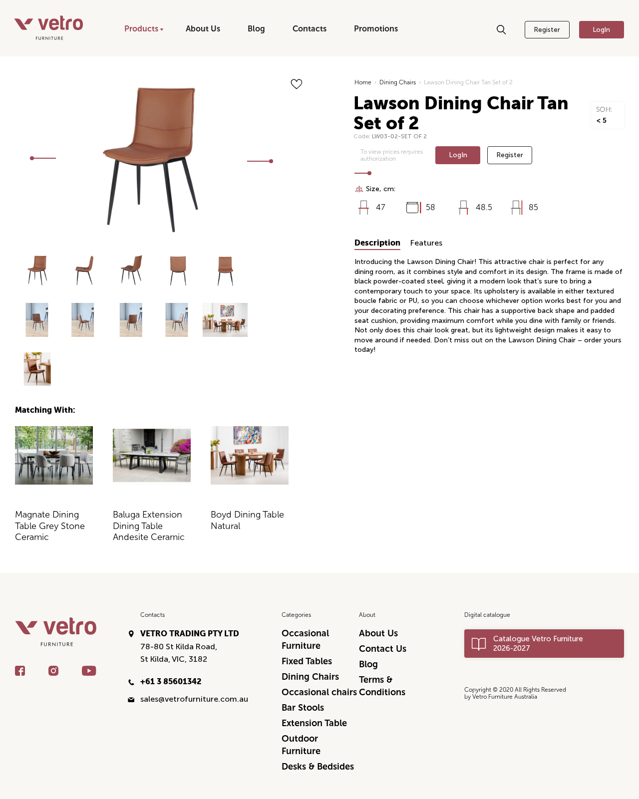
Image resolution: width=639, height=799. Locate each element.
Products (141, 28)
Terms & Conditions (382, 686)
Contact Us (382, 648)
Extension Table (314, 723)
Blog (256, 28)
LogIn (601, 29)
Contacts (309, 28)
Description (377, 243)
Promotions (376, 28)
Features (426, 243)
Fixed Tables (307, 661)
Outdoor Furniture (301, 745)
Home (362, 82)
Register (547, 29)
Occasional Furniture (305, 639)
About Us (203, 28)
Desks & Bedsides (318, 766)
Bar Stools (303, 707)
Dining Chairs (397, 82)
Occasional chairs (319, 692)
